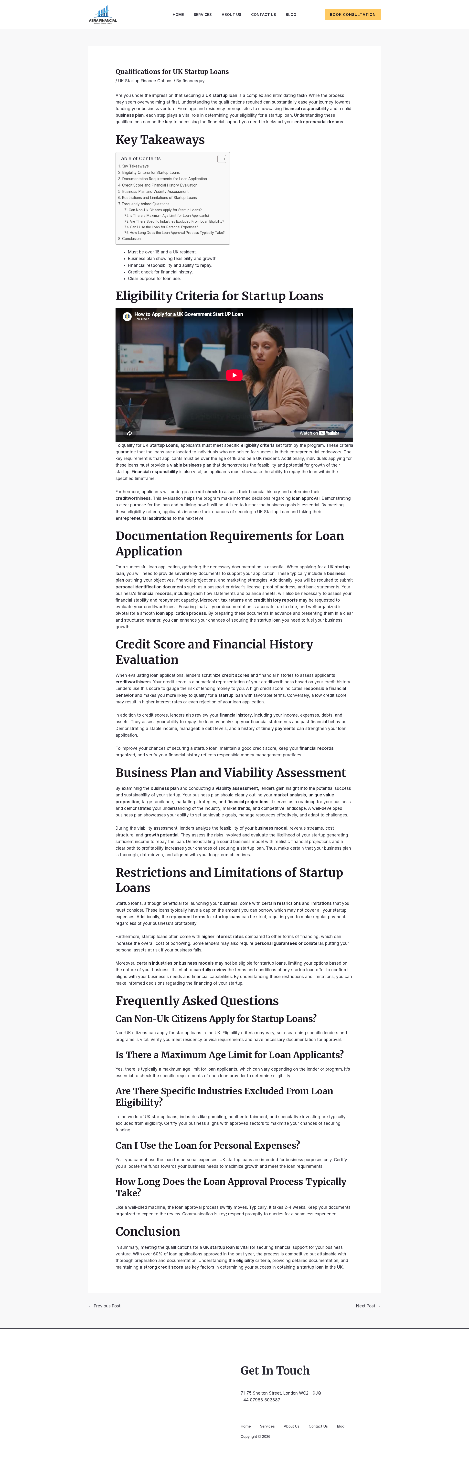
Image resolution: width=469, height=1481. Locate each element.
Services (203, 14)
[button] (353, 14)
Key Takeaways (135, 166)
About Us (231, 14)
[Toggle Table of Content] (219, 159)
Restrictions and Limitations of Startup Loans (159, 197)
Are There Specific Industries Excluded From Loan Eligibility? (177, 221)
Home (178, 14)
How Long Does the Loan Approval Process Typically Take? (177, 233)
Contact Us (263, 14)
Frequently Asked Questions (146, 204)
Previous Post (104, 1306)
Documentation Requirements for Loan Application (164, 179)
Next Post (368, 1306)
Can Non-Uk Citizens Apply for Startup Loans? (165, 210)
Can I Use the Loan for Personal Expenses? (164, 227)
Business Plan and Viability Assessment (155, 191)
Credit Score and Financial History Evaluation (159, 185)
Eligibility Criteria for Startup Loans (151, 172)
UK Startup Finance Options (145, 80)
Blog (291, 14)
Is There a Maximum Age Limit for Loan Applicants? (170, 216)
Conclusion (131, 238)
